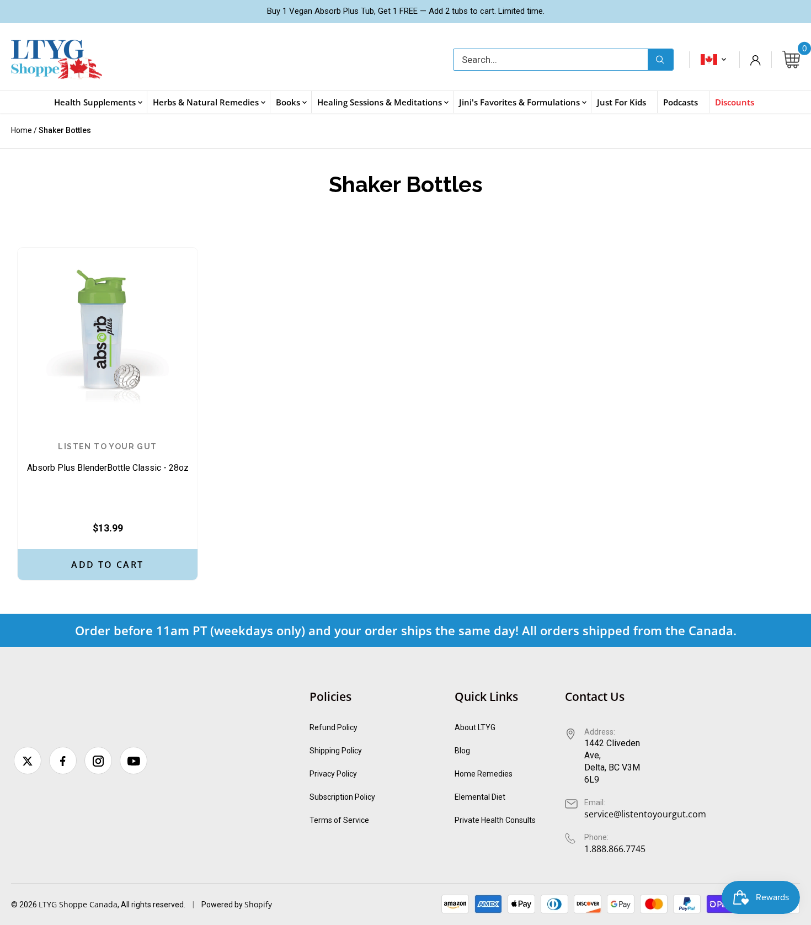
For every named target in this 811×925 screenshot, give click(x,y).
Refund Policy (334, 727)
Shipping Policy (336, 750)
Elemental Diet (480, 797)
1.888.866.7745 (614, 849)
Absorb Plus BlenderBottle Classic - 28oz (108, 458)
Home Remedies (484, 773)
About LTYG (475, 727)
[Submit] (660, 59)
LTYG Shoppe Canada (78, 904)
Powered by (222, 904)
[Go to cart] (791, 60)
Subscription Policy (342, 797)
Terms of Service (339, 820)
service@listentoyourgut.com (645, 814)
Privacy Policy (333, 773)
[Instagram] (98, 760)
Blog (462, 750)
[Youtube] (133, 760)
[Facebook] (63, 760)
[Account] (755, 59)
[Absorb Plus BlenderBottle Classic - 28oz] (108, 338)
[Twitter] (27, 760)
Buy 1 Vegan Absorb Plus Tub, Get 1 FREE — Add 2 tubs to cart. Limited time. (406, 11)
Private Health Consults (495, 820)
